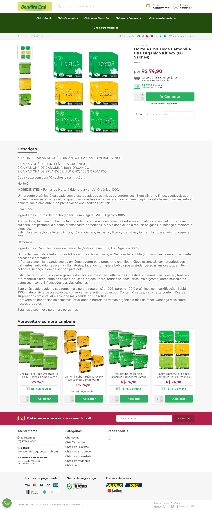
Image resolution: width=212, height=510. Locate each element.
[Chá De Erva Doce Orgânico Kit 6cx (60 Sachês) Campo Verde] (39, 366)
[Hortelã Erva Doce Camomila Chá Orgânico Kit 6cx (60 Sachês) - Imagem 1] (25, 52)
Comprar (172, 96)
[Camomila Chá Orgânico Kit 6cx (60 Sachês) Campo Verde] (84, 366)
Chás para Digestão (77, 446)
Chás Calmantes (40, 36)
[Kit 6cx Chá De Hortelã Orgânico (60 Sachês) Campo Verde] (128, 366)
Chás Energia (73, 465)
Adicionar (44, 398)
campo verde (142, 45)
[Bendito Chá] (35, 6)
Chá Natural (72, 437)
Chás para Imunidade (78, 456)
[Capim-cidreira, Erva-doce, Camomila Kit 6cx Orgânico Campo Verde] (173, 366)
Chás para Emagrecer (78, 451)
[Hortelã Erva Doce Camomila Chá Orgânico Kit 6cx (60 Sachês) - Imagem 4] (25, 99)
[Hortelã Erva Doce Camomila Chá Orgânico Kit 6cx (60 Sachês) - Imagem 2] (25, 68)
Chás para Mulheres (77, 460)
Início (24, 36)
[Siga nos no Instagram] (109, 438)
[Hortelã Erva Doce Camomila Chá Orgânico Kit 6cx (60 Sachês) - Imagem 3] (25, 83)
